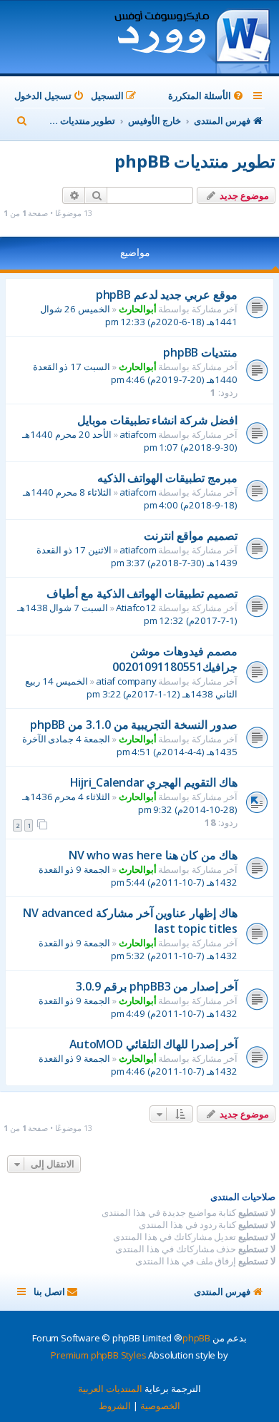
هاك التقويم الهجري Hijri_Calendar (154, 782)
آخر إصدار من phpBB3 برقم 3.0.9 (157, 986)
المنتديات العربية (110, 1388)
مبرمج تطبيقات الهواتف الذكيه (167, 478)
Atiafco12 (136, 607)
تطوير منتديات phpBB (194, 161)
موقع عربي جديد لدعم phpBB (167, 294)
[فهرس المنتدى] (192, 38)
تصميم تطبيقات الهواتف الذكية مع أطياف (142, 593)
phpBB (196, 1337)
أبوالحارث (138, 308)
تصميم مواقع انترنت (191, 535)
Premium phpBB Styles (98, 1355)
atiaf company (126, 681)
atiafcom (137, 434)
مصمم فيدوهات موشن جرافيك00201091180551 (175, 659)
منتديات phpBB (200, 352)
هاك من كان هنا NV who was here (153, 855)
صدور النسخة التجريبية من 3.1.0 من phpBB (134, 724)
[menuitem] (206, 96)
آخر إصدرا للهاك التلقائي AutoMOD (153, 1044)
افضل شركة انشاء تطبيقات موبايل (157, 420)
